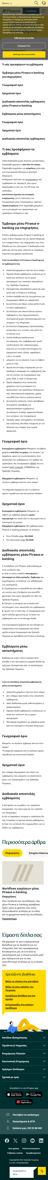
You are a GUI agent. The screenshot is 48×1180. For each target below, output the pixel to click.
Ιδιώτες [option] (5, 3)
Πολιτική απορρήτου (31, 1148)
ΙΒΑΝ (33, 463)
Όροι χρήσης (13, 1148)
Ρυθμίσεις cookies (15, 1153)
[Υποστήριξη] (42, 3)
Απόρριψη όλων (24, 46)
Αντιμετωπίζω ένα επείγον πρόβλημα (19, 1006)
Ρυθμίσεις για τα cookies (24, 38)
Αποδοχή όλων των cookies (24, 54)
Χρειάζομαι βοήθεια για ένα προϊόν (20, 997)
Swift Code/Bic (16, 467)
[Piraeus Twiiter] (15, 1140)
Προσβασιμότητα (33, 1153)
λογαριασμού (32, 179)
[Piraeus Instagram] (24, 1140)
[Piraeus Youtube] (32, 1140)
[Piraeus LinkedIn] (41, 1140)
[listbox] (6, 3)
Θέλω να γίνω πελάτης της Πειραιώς (19, 988)
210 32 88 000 (34, 1128)
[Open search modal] (36, 3)
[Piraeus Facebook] (7, 1140)
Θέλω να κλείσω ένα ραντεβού (21, 981)
